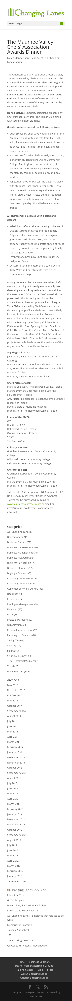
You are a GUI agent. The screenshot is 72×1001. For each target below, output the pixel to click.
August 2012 (14, 840)
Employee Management (20, 604)
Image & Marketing (17, 619)
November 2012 (16, 824)
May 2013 (12, 793)
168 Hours (13, 935)
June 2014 (12, 726)
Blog (40, 969)
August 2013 (14, 778)
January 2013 (14, 814)
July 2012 (12, 845)
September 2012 (16, 834)
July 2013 (12, 783)
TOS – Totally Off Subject (21, 661)
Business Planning (17, 568)
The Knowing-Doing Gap (20, 940)
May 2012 (12, 855)
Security (11, 645)
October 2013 (14, 767)
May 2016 (12, 685)
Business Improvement (20, 547)
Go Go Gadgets (15, 900)
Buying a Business (17, 573)
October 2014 (14, 705)
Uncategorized (15, 671)
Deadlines (12, 593)
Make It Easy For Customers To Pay (26, 905)
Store (50, 969)
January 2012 (14, 876)
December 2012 (16, 819)
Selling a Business (17, 655)
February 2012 (15, 871)
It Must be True (15, 895)
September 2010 (16, 881)
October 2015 (14, 695)
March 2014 (13, 741)
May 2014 (12, 731)
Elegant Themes (35, 992)
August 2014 (14, 716)
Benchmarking (15, 537)
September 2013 (16, 772)
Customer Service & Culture (22, 588)
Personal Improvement (20, 630)
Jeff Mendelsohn (20, 58)
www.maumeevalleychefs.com (24, 504)
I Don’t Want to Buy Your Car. (23, 910)
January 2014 (14, 752)
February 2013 (15, 809)
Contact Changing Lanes (34, 977)
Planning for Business (19, 635)
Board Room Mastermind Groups (34, 965)
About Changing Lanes (34, 973)
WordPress (36, 996)
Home (21, 961)
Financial (12, 609)
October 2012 (14, 829)
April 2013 (13, 798)
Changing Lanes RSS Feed (28, 890)
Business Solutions (40, 961)
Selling (11, 650)
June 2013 (12, 788)
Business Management (20, 552)
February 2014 (15, 747)
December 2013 (16, 757)
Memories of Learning (19, 925)
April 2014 (13, 736)
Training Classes (24, 969)
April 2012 (13, 860)
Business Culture (16, 542)
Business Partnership (19, 562)
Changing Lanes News (19, 583)
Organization (14, 624)
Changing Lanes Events (20, 578)
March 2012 (13, 865)
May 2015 (12, 700)
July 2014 (12, 721)
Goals (10, 614)
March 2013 (13, 803)
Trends (11, 666)
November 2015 (16, 690)
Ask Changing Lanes (18, 531)
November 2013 (16, 762)
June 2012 (12, 850)
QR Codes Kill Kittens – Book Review (27, 945)
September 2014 (16, 711)
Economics (13, 599)
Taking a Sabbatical (18, 930)
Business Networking (19, 557)
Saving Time (14, 640)
